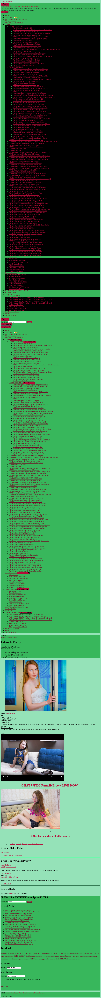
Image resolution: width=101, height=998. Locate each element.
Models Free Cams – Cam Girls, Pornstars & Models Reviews (25, 993)
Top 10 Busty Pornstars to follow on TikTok (22, 216)
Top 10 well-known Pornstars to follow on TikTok (24, 214)
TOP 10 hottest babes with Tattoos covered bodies (24, 145)
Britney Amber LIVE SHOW (18, 310)
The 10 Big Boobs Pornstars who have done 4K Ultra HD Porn (28, 198)
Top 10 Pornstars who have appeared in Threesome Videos (27, 212)
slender (58, 959)
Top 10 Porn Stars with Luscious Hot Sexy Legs (24, 191)
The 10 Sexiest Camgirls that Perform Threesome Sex (29, 125)
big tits (15, 959)
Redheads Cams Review (16, 269)
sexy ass (24, 952)
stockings (82, 953)
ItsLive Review (13, 259)
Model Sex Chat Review (16, 271)
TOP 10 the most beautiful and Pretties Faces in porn (25, 164)
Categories (4, 976)
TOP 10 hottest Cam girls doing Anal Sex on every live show (32, 79)
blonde (61, 953)
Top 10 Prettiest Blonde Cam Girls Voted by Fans (28, 109)
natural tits (88, 953)
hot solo (24, 959)
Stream (2, 953)
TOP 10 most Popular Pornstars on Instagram (27, 46)
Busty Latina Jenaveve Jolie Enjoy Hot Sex (18, 914)
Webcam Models (12, 637)
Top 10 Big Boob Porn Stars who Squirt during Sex (25, 239)
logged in (12, 893)
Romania (73, 953)
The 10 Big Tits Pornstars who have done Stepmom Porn (26, 205)
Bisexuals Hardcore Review (17, 278)
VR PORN (8, 294)
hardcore (3, 959)
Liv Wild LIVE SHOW (16, 305)
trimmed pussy (36, 956)
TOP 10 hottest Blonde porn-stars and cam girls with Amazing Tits (29, 152)
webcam (54, 956)
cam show (95, 953)
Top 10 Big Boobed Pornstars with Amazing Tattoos (25, 248)
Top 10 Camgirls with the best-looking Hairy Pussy (29, 104)
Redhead (3, 637)
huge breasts (46, 953)
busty (56, 953)
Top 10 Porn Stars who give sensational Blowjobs (28, 54)
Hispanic (49, 956)
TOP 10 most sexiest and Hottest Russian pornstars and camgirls (29, 168)
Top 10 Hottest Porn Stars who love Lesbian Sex (24, 195)
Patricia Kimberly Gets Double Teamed (17, 938)
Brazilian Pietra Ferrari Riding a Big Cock (18, 935)
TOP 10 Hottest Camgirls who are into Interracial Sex (29, 134)
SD (36, 959)
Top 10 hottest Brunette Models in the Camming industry (30, 108)
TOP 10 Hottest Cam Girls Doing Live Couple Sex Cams (30, 70)
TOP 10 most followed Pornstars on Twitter (26, 44)
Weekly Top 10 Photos (12, 312)
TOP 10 (7, 24)
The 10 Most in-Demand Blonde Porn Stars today (28, 63)
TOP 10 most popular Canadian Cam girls (26, 85)
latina (5, 953)
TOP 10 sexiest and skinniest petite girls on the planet (25, 186)
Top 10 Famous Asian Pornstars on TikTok (22, 218)
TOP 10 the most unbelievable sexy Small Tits (23, 170)
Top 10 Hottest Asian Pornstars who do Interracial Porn (26, 244)
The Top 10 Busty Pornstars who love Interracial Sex (25, 243)
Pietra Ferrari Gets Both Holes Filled (16, 933)
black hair (62, 956)
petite (27, 959)
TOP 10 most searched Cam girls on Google (26, 90)
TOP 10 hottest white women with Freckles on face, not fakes (28, 166)
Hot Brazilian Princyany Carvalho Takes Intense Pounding (23, 929)
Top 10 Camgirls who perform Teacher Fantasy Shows (30, 138)
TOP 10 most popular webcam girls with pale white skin (30, 69)
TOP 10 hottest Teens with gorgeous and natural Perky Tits (27, 175)
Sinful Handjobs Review (16, 289)
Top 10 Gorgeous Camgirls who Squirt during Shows (25, 234)
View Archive (6, 852)
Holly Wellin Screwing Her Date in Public (18, 915)
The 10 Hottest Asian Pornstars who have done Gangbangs (27, 232)
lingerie (73, 959)
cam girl (4, 956)
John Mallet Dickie (22, 653)
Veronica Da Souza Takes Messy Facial (17, 921)
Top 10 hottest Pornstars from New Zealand (26, 60)
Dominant (94, 956)
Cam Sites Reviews (11, 257)
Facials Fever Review (15, 285)
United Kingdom (37, 844)
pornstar (46, 959)
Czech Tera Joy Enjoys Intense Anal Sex (17, 922)
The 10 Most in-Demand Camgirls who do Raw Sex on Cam (32, 113)
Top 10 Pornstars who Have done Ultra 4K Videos (24, 196)
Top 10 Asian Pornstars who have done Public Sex (24, 221)
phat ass (87, 956)
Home (7, 15)
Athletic (35, 953)
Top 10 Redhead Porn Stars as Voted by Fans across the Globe (32, 56)
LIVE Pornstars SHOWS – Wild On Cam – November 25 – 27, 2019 (30, 303)
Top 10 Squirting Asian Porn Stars (19, 237)
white (45, 956)
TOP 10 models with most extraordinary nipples (23, 161)
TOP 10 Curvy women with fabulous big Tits (23, 180)
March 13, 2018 (18, 655)
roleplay (40, 959)
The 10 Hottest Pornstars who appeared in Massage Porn (26, 202)
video (90, 956)
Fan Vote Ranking (10, 315)
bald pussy (19, 956)
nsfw (32, 958)
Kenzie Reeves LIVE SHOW (18, 308)
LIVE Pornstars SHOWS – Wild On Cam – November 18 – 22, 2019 (30, 301)
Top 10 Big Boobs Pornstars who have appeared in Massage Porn (29, 209)
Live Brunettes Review (16, 264)
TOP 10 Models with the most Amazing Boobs (27, 35)
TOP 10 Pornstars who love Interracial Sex (22, 241)
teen (41, 956)
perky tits (82, 956)
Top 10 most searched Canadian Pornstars (26, 62)
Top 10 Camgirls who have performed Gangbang (28, 131)
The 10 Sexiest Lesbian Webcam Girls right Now (28, 117)
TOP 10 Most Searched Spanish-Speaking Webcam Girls (30, 76)
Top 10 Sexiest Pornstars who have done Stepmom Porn (26, 207)
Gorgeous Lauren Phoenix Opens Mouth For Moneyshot (22, 912)
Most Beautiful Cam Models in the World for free (28, 133)
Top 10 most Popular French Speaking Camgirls (28, 136)
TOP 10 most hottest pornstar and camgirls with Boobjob (26, 143)
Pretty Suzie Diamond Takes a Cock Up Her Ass (20, 926)
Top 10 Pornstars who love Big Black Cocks (22, 223)
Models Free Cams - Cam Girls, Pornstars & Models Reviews (20, 6)
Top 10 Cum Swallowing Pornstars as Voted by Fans (25, 193)
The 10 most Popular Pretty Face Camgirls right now (29, 101)
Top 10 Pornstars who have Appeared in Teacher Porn (25, 253)
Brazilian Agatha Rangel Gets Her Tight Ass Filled (20, 940)
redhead (12, 844)
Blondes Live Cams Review (17, 260)
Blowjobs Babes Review (16, 280)
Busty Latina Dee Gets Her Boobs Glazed (18, 910)
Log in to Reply (6, 873)
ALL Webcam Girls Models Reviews (16, 290)
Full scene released (10, 21)
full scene (78, 959)
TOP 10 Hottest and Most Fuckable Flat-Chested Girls (26, 182)
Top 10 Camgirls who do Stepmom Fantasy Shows (28, 122)
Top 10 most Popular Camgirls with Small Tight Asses (29, 111)
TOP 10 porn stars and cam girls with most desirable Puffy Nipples (29, 156)
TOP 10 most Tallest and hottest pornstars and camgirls (26, 140)
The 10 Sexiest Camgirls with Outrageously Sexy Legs (30, 115)
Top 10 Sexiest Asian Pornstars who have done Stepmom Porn (28, 204)
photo (69, 959)
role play (19, 959)
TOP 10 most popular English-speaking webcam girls (29, 94)
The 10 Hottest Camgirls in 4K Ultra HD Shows (28, 120)
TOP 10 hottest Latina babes (17, 149)
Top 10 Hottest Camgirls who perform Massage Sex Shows (31, 124)
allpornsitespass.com (13, 953)
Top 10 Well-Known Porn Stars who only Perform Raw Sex (27, 189)
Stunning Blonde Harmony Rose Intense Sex (19, 917)
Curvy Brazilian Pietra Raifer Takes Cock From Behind (22, 931)
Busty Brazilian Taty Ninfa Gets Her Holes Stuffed (20, 924)
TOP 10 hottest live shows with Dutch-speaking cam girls (30, 88)
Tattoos (40, 953)
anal (58, 956)
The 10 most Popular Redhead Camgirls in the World (29, 106)
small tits (18, 844)
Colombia (77, 953)
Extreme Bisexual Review (17, 283)
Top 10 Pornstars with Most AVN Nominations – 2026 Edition (32, 30)
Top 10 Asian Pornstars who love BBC (21, 227)
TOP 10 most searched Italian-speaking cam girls (28, 86)
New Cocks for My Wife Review (19, 287)
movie (30, 953)
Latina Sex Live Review (16, 266)
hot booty (68, 956)
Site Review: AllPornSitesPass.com (16, 19)
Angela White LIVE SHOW (18, 306)
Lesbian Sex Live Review (17, 267)
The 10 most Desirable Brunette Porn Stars (26, 58)
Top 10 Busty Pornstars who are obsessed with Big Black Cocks (29, 225)
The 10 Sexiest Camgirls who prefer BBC (26, 129)
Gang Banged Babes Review (18, 282)
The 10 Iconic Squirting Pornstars (19, 235)
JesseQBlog (4, 986)
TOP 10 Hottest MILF (16, 150)
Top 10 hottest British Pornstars (22, 51)
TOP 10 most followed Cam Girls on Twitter (26, 78)
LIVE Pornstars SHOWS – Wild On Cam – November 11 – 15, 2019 (30, 299)
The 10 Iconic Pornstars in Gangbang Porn (22, 228)
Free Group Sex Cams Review (18, 262)
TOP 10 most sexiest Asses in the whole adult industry (25, 163)
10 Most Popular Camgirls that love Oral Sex (27, 102)
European (11, 956)
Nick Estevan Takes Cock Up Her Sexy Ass (18, 942)
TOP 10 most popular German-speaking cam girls (28, 92)
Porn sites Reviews (11, 273)
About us (7, 313)
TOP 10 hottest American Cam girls (24, 83)
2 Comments (17, 657)
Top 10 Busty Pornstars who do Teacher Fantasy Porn (25, 255)
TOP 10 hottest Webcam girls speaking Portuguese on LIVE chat (33, 95)
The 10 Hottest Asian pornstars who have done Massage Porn (28, 211)
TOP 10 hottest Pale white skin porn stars (25, 31)
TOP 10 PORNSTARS (16, 26)
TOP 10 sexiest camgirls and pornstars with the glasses (26, 147)
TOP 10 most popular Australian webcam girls (27, 81)
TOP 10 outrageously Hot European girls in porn (24, 154)
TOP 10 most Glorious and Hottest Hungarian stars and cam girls (29, 159)
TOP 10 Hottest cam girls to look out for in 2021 (28, 99)
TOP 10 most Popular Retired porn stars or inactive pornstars (31, 33)
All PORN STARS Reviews (14, 23)
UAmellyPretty (10, 713)
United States (28, 956)
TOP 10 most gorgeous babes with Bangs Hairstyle (25, 184)
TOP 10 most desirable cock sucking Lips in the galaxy (30, 39)
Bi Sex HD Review (15, 276)
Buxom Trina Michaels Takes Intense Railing (19, 919)
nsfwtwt (64, 958)
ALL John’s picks (10, 292)
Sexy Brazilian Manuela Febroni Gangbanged (19, 944)
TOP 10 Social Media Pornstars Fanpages (26, 47)
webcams (76, 956)
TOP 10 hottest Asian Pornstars (22, 40)
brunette (52, 959)
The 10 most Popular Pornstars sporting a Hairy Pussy (29, 53)
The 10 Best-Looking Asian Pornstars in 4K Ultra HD (25, 200)
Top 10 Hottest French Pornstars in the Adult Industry (25, 251)
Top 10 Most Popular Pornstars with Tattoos (22, 246)
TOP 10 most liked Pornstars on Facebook (26, 72)
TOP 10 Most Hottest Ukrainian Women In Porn (24, 177)
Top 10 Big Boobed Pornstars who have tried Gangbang (26, 230)
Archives (3, 967)
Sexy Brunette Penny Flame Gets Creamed (18, 937)
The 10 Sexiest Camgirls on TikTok (24, 127)
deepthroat (9, 959)
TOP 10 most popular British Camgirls (25, 74)
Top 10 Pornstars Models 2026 (22, 28)
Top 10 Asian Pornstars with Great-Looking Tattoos (25, 250)
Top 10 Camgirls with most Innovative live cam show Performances (34, 97)
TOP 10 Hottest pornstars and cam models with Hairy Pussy (27, 157)
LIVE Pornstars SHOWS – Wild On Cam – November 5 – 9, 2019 (29, 298)
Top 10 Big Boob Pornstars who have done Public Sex (26, 219)
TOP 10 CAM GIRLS (16, 67)
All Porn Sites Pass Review (17, 274)
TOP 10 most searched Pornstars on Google (26, 42)
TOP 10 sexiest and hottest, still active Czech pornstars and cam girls (30, 179)
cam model (67, 953)
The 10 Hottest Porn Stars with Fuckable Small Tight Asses (27, 188)
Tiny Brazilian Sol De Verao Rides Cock (17, 928)
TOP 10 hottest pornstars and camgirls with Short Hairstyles (27, 173)
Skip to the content (6, 1)
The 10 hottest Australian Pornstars (23, 65)
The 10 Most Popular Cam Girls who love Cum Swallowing (31, 118)
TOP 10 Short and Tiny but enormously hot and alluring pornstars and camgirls (33, 141)
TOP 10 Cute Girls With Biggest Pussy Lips (22, 172)
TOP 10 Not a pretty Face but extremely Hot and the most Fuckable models (36, 49)
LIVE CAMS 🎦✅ (11, 17)
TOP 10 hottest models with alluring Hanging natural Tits (30, 37)
